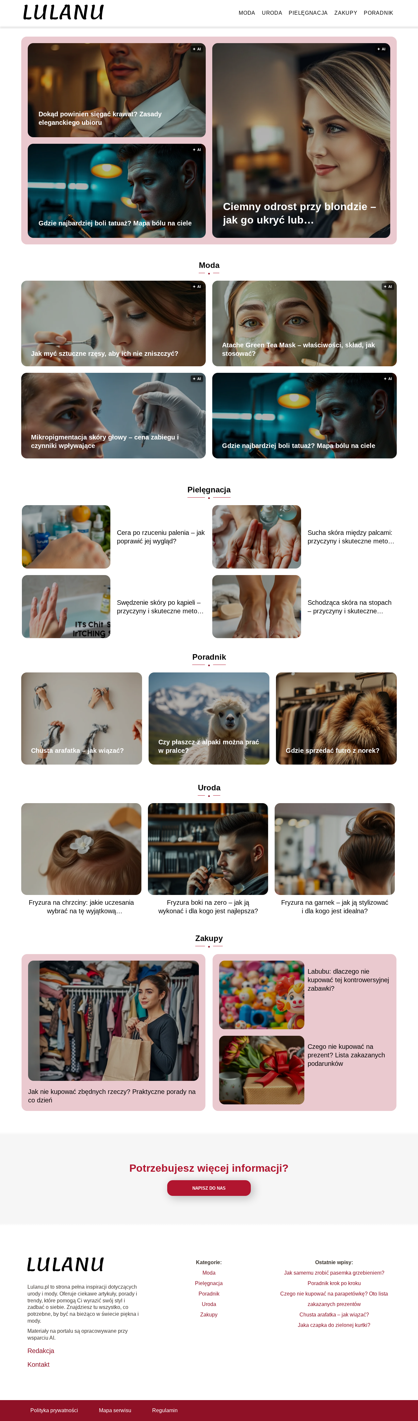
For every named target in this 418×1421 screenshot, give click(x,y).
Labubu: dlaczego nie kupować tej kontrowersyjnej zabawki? (348, 980)
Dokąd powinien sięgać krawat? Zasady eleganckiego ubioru (100, 118)
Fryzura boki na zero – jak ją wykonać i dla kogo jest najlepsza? (208, 907)
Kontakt (38, 1364)
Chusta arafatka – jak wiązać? (77, 750)
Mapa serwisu (115, 1410)
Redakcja (40, 1350)
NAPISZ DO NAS (209, 1188)
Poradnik (379, 13)
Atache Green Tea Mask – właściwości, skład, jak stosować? (298, 349)
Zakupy (345, 13)
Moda (247, 13)
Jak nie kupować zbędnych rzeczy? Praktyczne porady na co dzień (112, 1096)
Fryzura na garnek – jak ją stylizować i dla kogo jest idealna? (334, 907)
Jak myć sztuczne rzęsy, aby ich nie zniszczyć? (104, 353)
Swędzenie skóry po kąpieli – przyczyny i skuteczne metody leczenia (160, 607)
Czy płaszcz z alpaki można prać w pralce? (208, 746)
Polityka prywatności (54, 1410)
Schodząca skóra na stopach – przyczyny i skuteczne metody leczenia (350, 607)
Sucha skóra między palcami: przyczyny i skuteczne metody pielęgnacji (351, 537)
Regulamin (165, 1410)
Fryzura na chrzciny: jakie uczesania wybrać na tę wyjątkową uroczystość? (81, 907)
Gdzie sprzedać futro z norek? (332, 750)
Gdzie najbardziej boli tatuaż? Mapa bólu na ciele (115, 222)
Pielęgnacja (308, 13)
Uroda (272, 13)
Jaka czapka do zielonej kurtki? (334, 1325)
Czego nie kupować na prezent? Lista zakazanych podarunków (346, 1055)
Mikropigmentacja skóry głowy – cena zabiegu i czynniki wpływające (105, 441)
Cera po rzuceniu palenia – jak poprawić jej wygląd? (161, 537)
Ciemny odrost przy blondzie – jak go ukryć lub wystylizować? (299, 214)
